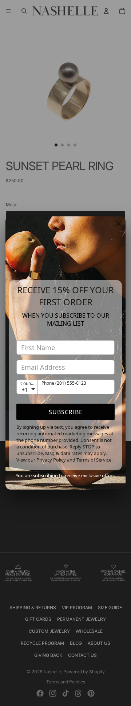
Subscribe (66, 412)
